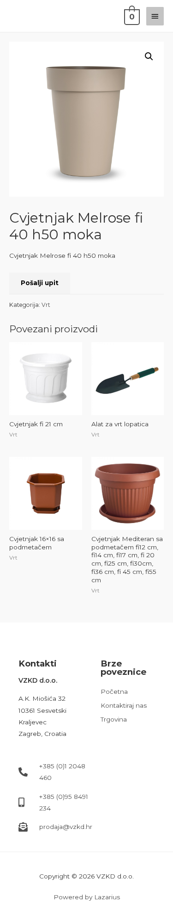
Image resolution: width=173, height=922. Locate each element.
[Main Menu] (155, 16)
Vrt (46, 304)
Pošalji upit (40, 283)
